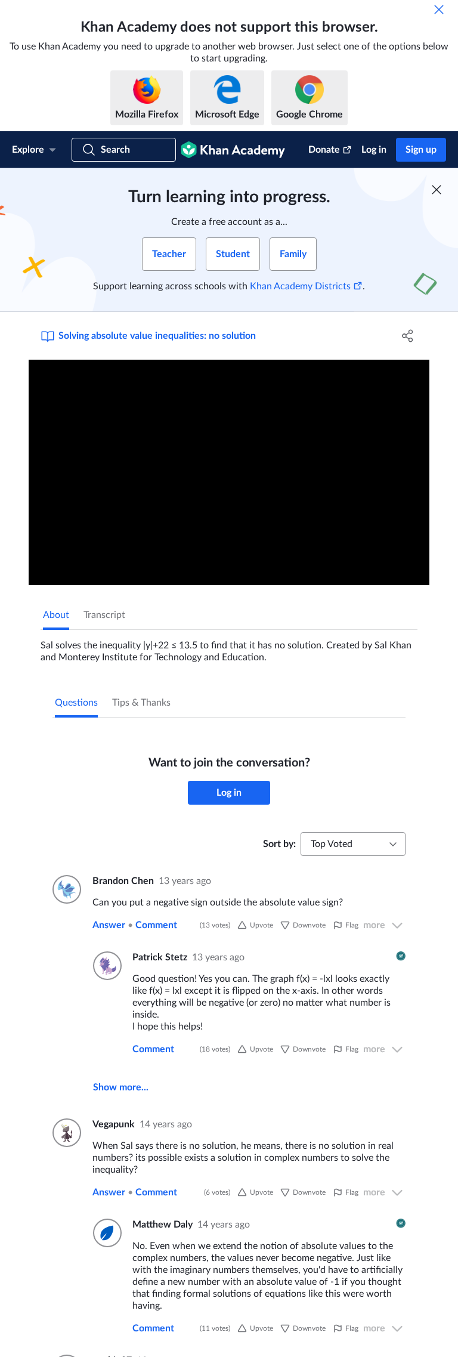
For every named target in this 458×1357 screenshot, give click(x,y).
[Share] (407, 336)
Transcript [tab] (104, 615)
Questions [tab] (76, 702)
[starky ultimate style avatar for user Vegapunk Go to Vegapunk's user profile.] (65, 1132)
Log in (373, 149)
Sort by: (279, 844)
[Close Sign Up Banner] (436, 190)
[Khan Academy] (233, 150)
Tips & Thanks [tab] (141, 702)
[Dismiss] (438, 9)
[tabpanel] (229, 646)
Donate (324, 149)
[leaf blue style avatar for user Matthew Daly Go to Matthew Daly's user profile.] (105, 1233)
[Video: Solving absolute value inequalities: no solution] (229, 472)
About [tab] (56, 615)
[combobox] (353, 844)
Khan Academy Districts (300, 286)
